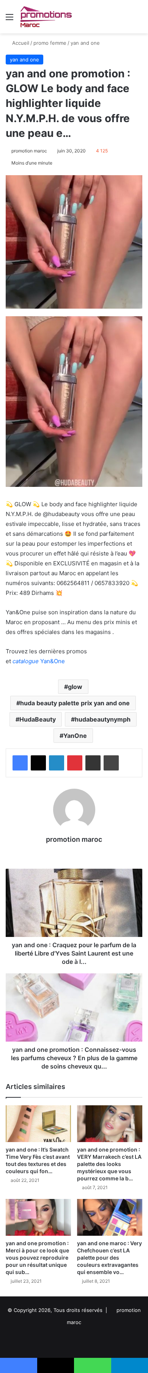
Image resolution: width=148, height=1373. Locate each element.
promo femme (49, 43)
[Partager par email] (93, 762)
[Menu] (9, 19)
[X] (38, 762)
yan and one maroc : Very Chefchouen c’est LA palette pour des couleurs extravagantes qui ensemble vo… (109, 1257)
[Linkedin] (56, 762)
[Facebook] (20, 762)
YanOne (75, 735)
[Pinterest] (74, 762)
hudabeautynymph (103, 719)
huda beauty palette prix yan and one (75, 703)
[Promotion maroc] (45, 16)
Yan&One (39, 661)
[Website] (74, 852)
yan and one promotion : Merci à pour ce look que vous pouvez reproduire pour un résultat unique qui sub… (37, 1257)
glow (75, 686)
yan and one (85, 43)
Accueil (20, 43)
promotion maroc (29, 151)
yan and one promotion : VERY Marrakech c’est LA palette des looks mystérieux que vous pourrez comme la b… (109, 1164)
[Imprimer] (111, 762)
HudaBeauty (37, 719)
